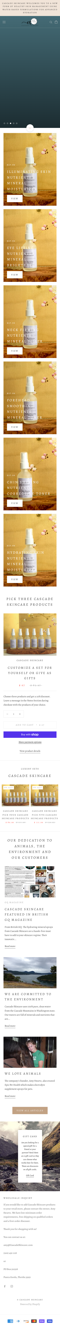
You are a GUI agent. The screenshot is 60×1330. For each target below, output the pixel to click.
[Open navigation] (4, 22)
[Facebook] (4, 1286)
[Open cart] (56, 21)
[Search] (51, 21)
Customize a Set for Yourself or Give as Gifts (30, 673)
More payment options (30, 742)
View (14, 198)
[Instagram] (11, 1286)
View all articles (30, 1110)
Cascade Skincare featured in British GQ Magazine (27, 914)
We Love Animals (23, 1073)
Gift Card (30, 1175)
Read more (10, 946)
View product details (30, 751)
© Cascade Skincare (30, 1299)
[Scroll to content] (30, 127)
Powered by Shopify (30, 1304)
